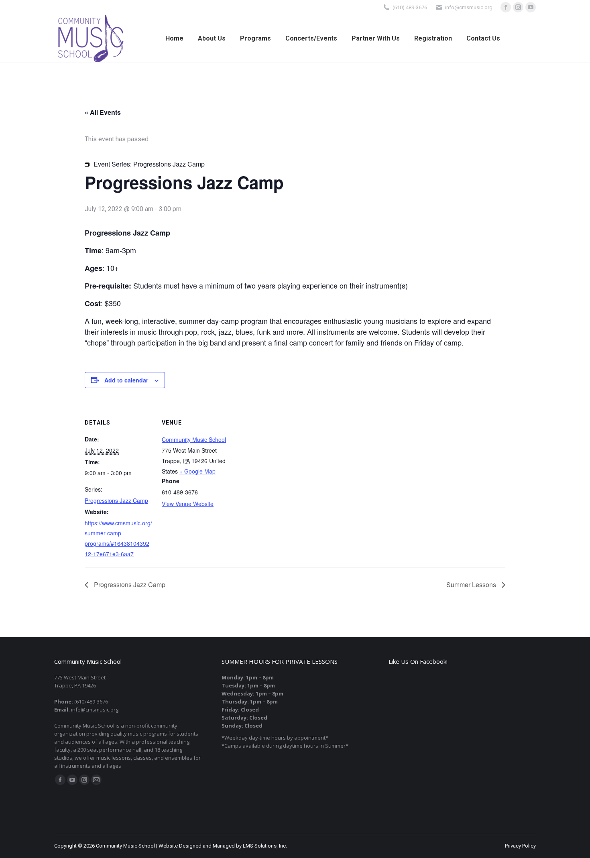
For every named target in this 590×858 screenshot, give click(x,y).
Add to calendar (126, 380)
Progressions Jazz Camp (116, 500)
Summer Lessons (472, 584)
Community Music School (194, 439)
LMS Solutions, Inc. (265, 846)
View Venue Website (188, 504)
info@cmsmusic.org (94, 709)
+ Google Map (197, 471)
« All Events (103, 112)
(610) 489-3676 (410, 7)
